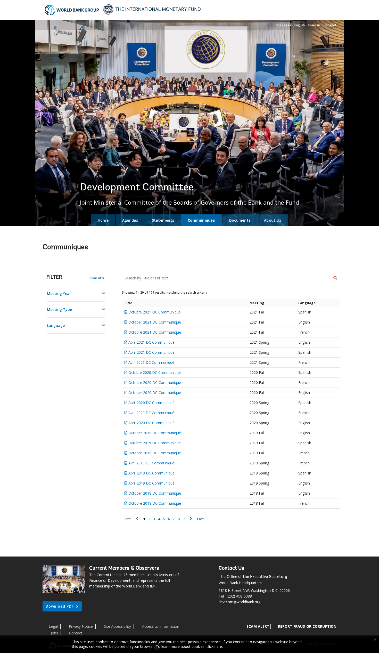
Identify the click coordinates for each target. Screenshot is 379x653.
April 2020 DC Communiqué (151, 422)
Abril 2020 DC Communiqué (151, 402)
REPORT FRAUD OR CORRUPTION (307, 626)
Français (314, 25)
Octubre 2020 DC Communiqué (154, 372)
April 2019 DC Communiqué (151, 483)
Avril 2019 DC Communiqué (151, 463)
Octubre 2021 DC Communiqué (154, 312)
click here (214, 646)
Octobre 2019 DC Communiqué (154, 452)
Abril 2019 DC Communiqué (151, 473)
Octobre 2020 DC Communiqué (154, 382)
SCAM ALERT (257, 626)
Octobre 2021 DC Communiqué (154, 332)
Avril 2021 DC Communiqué (151, 362)
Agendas (130, 220)
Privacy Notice (81, 626)
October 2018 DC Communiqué (154, 493)
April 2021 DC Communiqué (151, 342)
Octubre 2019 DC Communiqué (154, 442)
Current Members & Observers (124, 568)
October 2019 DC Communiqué (154, 432)
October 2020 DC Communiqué (154, 392)
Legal (53, 626)
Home (103, 220)
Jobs (54, 633)
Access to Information (160, 626)
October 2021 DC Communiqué (154, 322)
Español (330, 25)
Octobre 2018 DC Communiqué (154, 503)
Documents (239, 220)
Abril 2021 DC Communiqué (151, 352)
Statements (163, 220)
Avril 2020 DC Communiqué (151, 412)
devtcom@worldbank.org (239, 601)
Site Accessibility (117, 626)
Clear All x (97, 278)
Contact (75, 633)
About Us (272, 220)
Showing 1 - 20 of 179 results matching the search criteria (164, 292)
